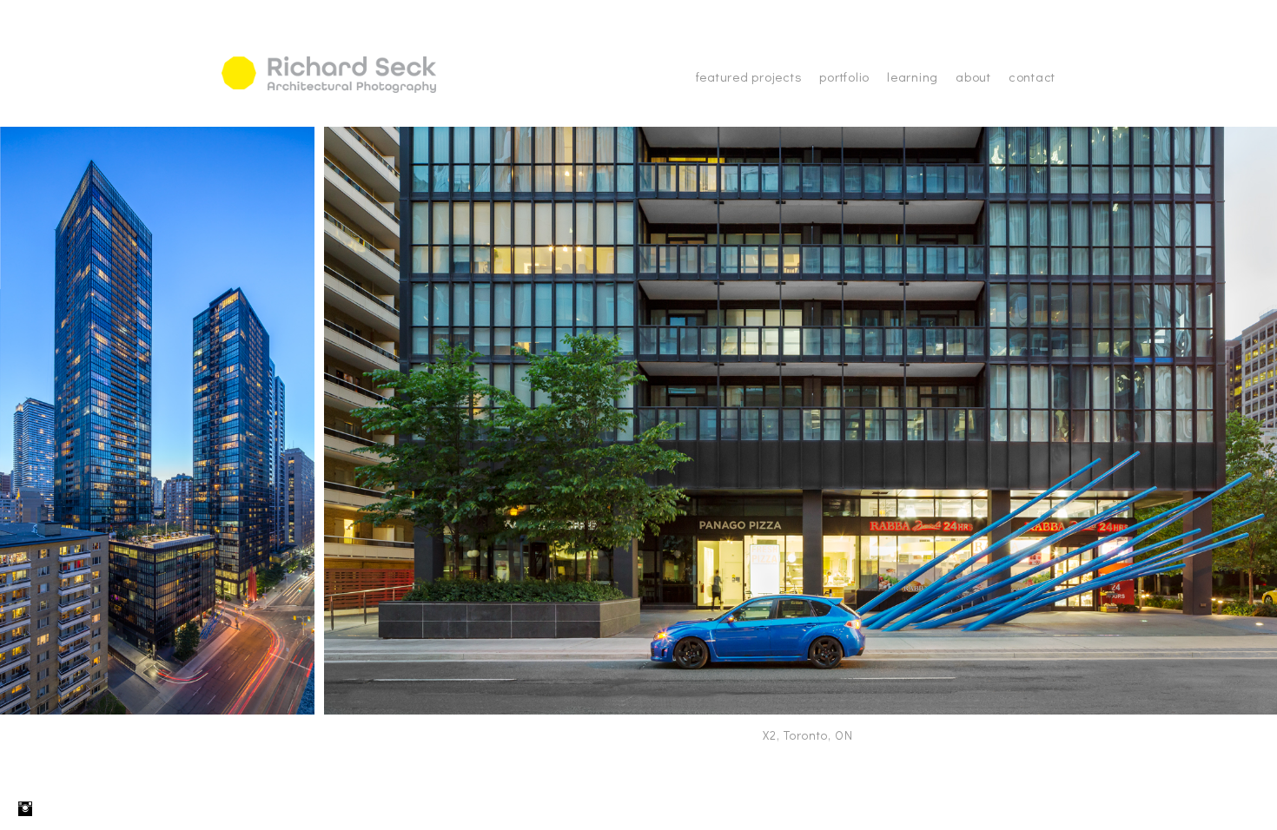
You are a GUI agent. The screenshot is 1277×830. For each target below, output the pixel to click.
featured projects (749, 76)
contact (1032, 76)
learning (912, 76)
